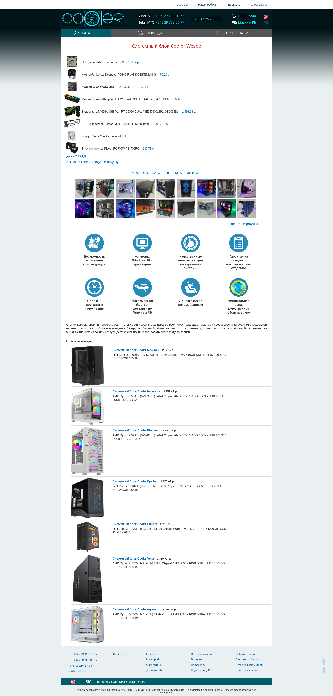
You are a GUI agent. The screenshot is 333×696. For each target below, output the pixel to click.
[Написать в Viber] (126, 660)
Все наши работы (244, 224)
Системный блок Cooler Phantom (136, 430)
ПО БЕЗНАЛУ (237, 33)
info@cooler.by (77, 670)
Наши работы (207, 4)
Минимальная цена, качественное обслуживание (238, 306)
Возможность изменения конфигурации (94, 260)
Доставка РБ (154, 670)
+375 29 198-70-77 (85, 654)
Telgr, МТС (146, 22)
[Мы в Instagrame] (266, 17)
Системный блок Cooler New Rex (136, 349)
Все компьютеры (201, 654)
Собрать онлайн (246, 654)
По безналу (198, 664)
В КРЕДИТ (156, 33)
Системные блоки (247, 659)
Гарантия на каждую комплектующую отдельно (239, 262)
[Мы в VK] (266, 22)
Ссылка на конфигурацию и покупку (91, 162)
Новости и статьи (246, 670)
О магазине (259, 4)
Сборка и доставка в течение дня (94, 304)
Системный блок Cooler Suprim (135, 523)
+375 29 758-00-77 (85, 659)
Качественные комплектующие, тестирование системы (190, 262)
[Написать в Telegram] (118, 660)
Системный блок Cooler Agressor (136, 609)
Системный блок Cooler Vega (133, 558)
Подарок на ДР (200, 670)
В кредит (196, 659)
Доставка (234, 4)
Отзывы (182, 4)
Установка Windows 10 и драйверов (142, 260)
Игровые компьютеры (249, 664)
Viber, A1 (145, 15)
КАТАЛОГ (89, 33)
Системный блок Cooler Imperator (136, 391)
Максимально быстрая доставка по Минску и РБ (142, 306)
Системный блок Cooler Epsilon (135, 481)
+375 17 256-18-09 (80, 665)
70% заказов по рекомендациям (190, 302)
